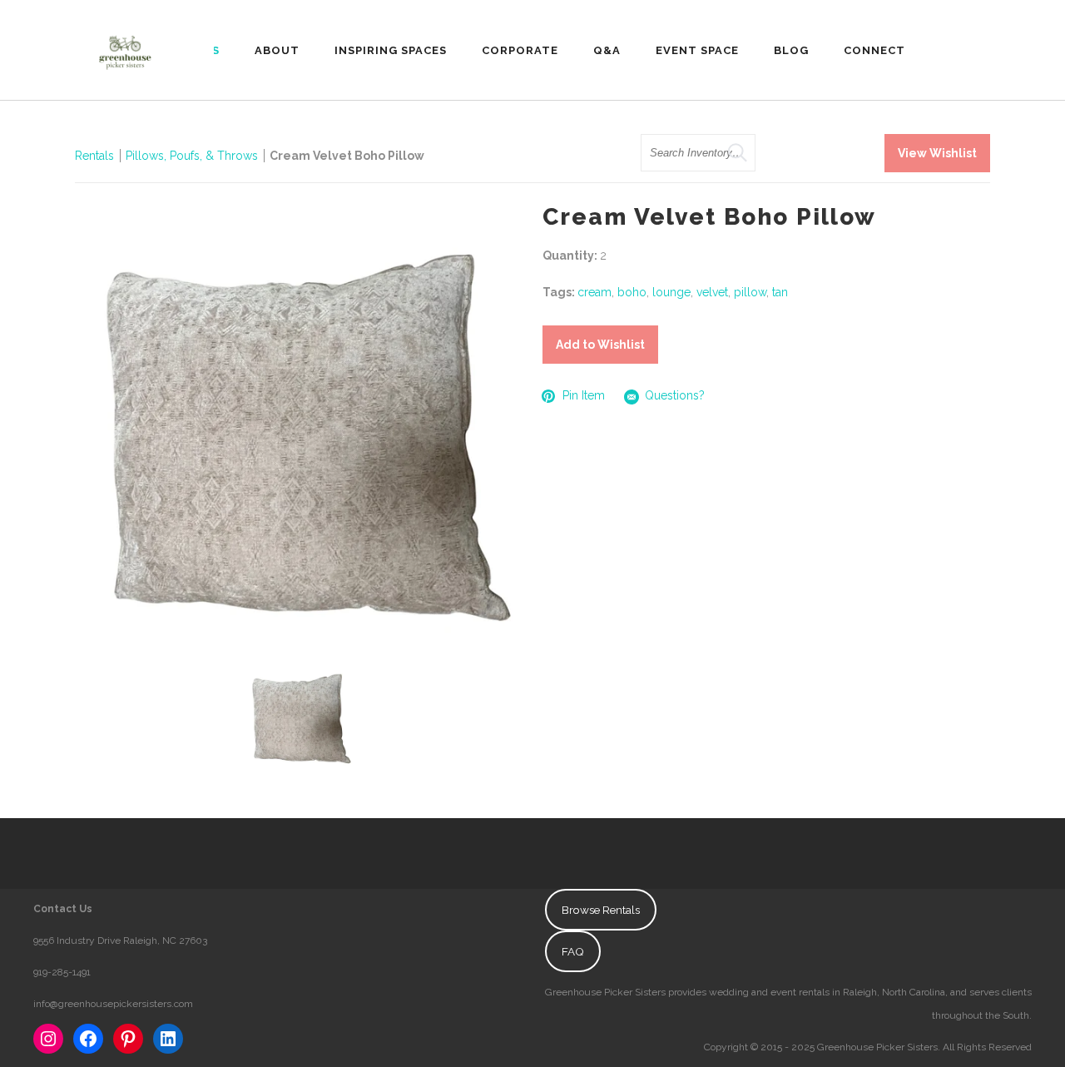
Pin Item (583, 395)
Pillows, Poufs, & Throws (192, 155)
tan (780, 292)
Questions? (675, 395)
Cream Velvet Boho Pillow (347, 155)
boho (631, 292)
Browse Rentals (601, 909)
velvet (712, 292)
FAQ (573, 951)
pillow (750, 292)
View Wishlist (937, 153)
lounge (671, 292)
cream (594, 292)
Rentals (94, 155)
